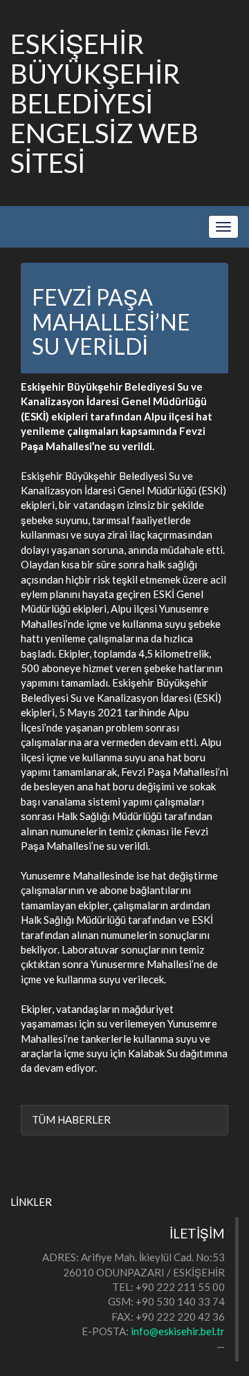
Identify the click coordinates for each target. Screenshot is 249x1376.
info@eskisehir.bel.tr (178, 1331)
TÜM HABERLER (71, 1119)
